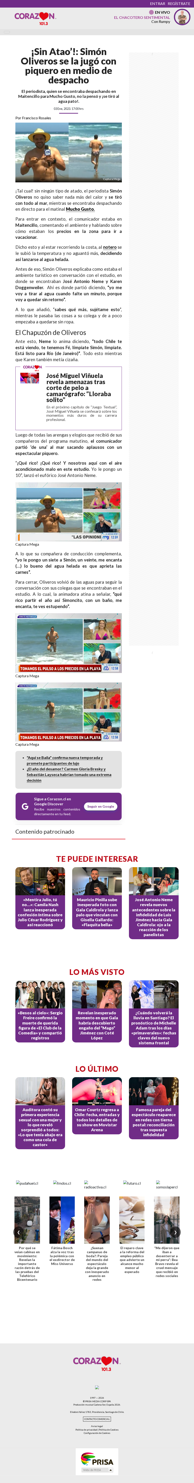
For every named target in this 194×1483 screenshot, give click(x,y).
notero (110, 247)
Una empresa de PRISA (97, 1458)
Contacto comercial (97, 1419)
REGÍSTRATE (179, 3)
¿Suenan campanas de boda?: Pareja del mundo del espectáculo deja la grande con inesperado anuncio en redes (97, 1264)
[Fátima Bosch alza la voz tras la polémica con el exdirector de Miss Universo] (62, 1220)
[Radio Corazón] (35, 18)
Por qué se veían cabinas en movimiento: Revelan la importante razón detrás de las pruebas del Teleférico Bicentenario (27, 1264)
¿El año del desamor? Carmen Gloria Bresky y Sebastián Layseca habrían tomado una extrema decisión (69, 774)
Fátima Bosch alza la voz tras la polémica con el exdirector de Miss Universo (62, 1256)
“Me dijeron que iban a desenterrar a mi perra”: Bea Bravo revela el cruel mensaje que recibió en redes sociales (166, 1262)
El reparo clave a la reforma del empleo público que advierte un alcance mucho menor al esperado (132, 1260)
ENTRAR (157, 3)
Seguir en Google (100, 806)
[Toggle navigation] (7, 32)
